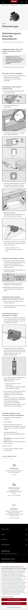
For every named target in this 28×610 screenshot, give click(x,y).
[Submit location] (26, 553)
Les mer (14, 474)
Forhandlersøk (5, 551)
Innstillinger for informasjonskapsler (14, 607)
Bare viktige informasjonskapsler (14, 603)
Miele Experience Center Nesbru (8, 561)
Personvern (7, 596)
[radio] (3, 458)
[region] (14, 586)
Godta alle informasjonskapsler (14, 599)
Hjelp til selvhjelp (5, 5)
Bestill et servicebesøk (14, 495)
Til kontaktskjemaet (14, 518)
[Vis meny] (3, 2)
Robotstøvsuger (14, 5)
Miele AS (3, 596)
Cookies (12, 596)
